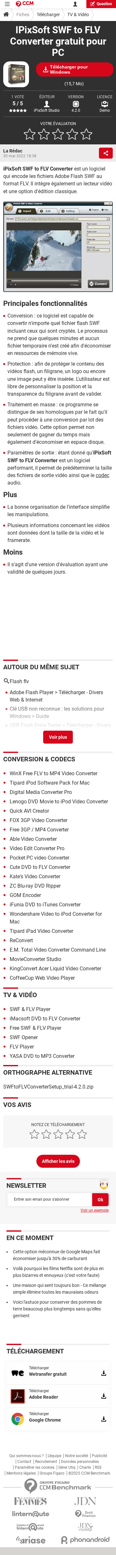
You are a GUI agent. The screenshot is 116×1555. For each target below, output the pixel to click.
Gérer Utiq (66, 1467)
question (104, 4)
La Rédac (12, 150)
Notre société (76, 1456)
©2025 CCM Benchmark (89, 1473)
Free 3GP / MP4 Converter (39, 830)
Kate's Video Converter (35, 876)
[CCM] (25, 4)
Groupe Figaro (52, 1473)
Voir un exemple (95, 1210)
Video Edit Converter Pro (37, 848)
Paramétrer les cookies (34, 1467)
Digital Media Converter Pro (41, 792)
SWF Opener (24, 1037)
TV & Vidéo (78, 14)
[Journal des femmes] (30, 1501)
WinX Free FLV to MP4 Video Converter (53, 773)
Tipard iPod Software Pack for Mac (50, 783)
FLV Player (22, 1047)
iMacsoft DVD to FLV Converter (45, 1019)
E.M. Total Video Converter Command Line (58, 950)
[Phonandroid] (85, 1540)
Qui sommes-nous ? (26, 1456)
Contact (24, 1461)
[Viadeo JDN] (85, 1527)
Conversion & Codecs (39, 759)
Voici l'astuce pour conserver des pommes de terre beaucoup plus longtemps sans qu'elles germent (57, 1308)
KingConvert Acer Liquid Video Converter (55, 968)
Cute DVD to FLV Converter (40, 867)
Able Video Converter (33, 839)
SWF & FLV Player (30, 1009)
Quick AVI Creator (29, 811)
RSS (98, 1467)
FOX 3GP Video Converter (38, 820)
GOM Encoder (25, 895)
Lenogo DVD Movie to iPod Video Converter (59, 801)
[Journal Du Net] (85, 1501)
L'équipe (54, 1456)
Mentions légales (21, 1473)
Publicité (99, 1456)
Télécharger (48, 14)
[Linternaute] (30, 1514)
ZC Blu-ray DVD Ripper (35, 886)
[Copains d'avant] (30, 1527)
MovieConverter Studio (35, 959)
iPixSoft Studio (47, 110)
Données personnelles (80, 1461)
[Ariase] (30, 1539)
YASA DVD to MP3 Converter (42, 1056)
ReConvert (21, 940)
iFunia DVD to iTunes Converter (45, 905)
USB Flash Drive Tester (35, 725)
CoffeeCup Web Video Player (42, 978)
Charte (85, 1467)
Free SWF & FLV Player (35, 1028)
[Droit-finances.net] (85, 1514)
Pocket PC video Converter (39, 858)
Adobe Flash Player (31, 692)
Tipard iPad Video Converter (41, 931)
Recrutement (46, 1461)
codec (102, 475)
